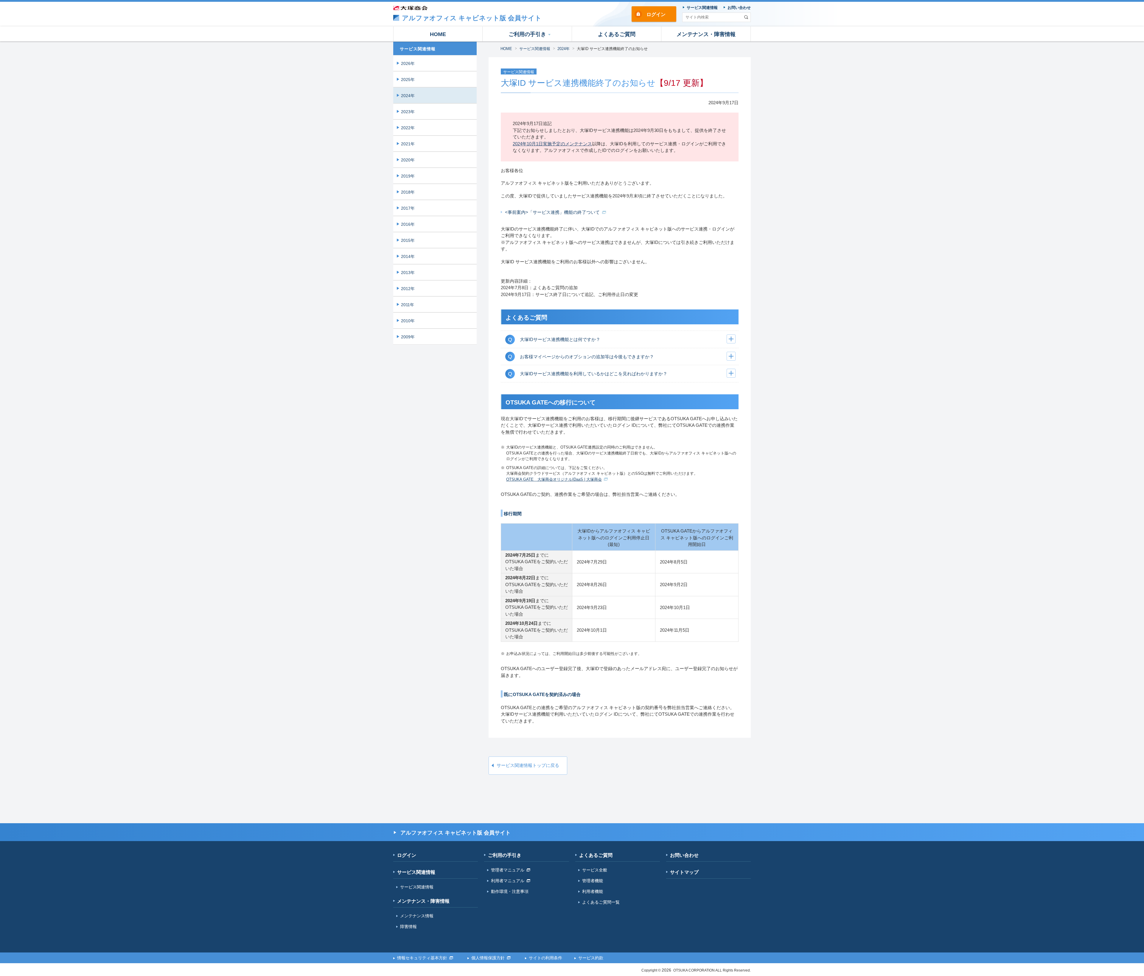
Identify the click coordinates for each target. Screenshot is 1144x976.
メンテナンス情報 (416, 915)
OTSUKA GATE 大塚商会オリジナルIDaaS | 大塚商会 (554, 479)
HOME (506, 48)
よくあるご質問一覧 (601, 902)
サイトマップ (684, 872)
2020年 (408, 160)
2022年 (408, 127)
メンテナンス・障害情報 (423, 901)
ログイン (656, 14)
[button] (527, 34)
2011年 (407, 304)
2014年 (408, 256)
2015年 (408, 240)
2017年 (408, 208)
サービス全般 (594, 870)
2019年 (408, 176)
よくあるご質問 (596, 855)
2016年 (408, 224)
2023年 (408, 111)
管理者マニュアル (507, 870)
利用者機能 (592, 891)
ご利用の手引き (504, 855)
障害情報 (408, 926)
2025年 (408, 79)
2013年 (408, 272)
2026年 (408, 63)
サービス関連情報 (534, 48)
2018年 (408, 192)
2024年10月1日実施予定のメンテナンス (552, 143)
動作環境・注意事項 (510, 891)
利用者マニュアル (507, 880)
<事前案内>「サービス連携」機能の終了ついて (552, 212)
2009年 (408, 336)
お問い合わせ (684, 855)
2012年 (408, 288)
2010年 (408, 320)
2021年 (408, 143)
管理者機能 (592, 880)
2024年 (563, 48)
